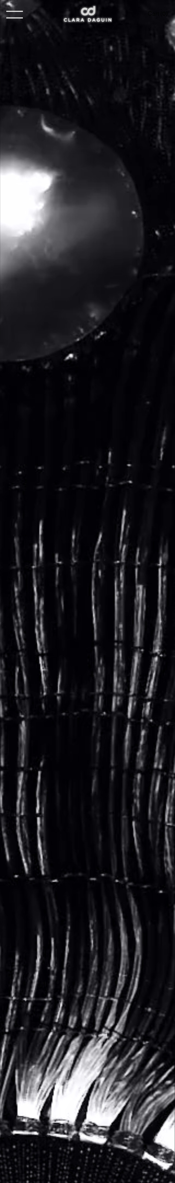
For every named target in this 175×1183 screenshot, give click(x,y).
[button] (159, 13)
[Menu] (14, 14)
